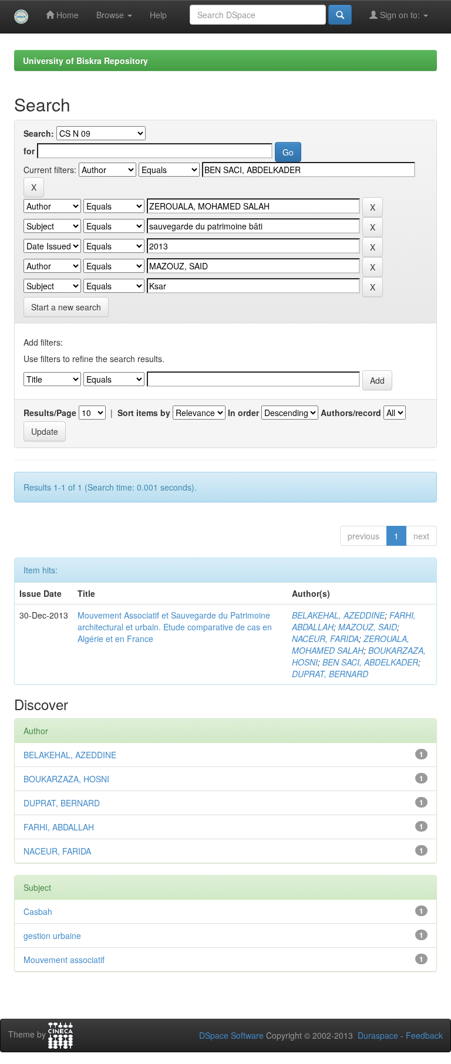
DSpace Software (231, 1035)
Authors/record (351, 412)
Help (158, 15)
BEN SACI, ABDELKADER (370, 662)
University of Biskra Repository (85, 60)
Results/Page (49, 412)
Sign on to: (400, 15)
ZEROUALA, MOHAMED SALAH (350, 644)
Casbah (37, 911)
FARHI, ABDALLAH (58, 827)
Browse (111, 15)
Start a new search (66, 307)
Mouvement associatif (64, 959)
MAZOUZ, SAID (367, 627)
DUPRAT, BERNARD (330, 674)
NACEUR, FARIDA (325, 638)
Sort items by (143, 412)
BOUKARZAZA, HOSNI (66, 779)
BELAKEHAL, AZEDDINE (338, 615)
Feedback (424, 1035)
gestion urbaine (52, 935)
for (29, 151)
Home (66, 15)
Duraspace (378, 1035)
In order (243, 412)
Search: (38, 133)
